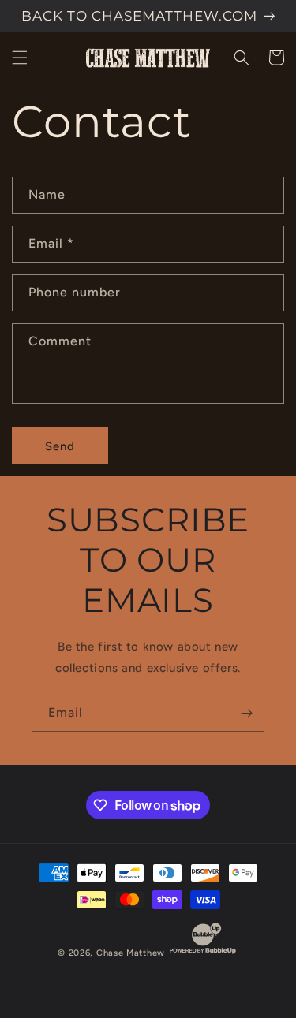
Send (60, 446)
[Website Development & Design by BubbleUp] (202, 953)
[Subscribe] (246, 713)
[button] (19, 57)
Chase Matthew (130, 953)
